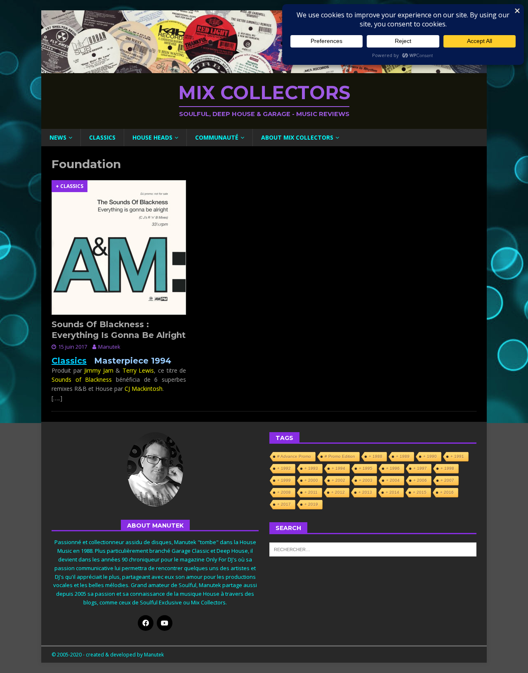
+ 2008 (284, 492)
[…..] (57, 398)
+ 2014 (392, 492)
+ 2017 (284, 504)
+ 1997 (420, 468)
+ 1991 (457, 456)
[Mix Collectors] (264, 68)
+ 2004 (393, 480)
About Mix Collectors (297, 137)
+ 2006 (420, 480)
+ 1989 (403, 456)
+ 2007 (447, 480)
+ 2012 (338, 492)
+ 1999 (284, 480)
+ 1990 (430, 456)
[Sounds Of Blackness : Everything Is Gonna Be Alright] (119, 247)
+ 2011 (311, 492)
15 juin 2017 (72, 346)
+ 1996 (393, 468)
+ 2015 (420, 492)
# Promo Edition (340, 456)
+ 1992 (284, 468)
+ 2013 (365, 492)
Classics (102, 137)
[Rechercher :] (372, 548)
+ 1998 (447, 468)
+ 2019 (311, 504)
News (58, 137)
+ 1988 (375, 456)
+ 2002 (338, 480)
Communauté (216, 137)
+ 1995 (365, 468)
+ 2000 (311, 480)
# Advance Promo (294, 456)
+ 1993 (311, 468)
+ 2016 (447, 492)
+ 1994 (338, 468)
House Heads (152, 137)
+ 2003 (365, 480)
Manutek (109, 346)
